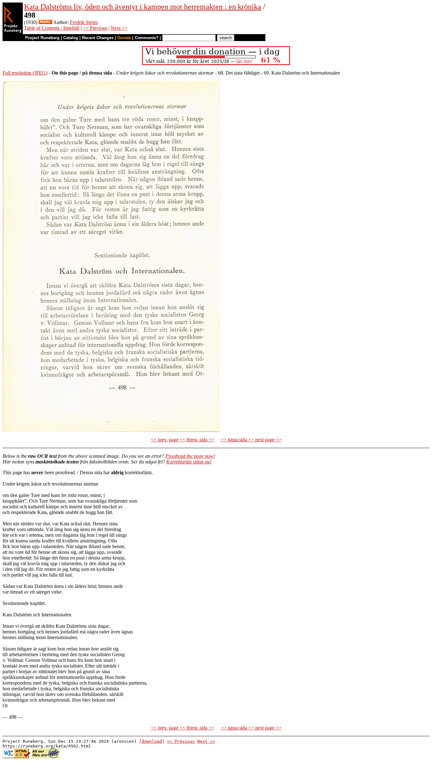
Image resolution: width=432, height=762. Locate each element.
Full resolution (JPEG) (25, 73)
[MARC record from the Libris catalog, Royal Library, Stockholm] (45, 22)
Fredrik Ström (84, 22)
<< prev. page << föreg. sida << (182, 439)
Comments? (146, 37)
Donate (124, 37)
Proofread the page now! (190, 456)
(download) (151, 741)
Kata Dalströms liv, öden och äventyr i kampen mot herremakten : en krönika (142, 7)
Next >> (119, 28)
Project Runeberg (42, 37)
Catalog (70, 37)
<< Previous (95, 28)
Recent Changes (98, 37)
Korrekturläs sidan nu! (189, 461)
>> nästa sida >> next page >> (251, 439)
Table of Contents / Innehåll (51, 28)
